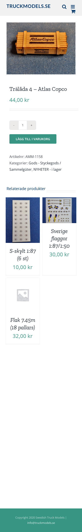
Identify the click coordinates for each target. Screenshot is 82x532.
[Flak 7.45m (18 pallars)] (23, 281)
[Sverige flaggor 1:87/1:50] (59, 200)
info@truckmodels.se (41, 523)
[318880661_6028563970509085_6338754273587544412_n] (41, 48)
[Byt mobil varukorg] (73, 11)
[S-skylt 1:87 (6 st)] (23, 200)
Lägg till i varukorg (33, 139)
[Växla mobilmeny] (73, 6)
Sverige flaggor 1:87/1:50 (59, 238)
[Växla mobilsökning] (64, 6)
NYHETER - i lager (47, 169)
